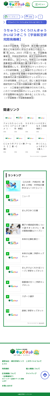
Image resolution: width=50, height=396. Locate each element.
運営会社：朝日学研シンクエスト (13, 362)
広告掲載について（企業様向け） (13, 377)
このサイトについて (34, 361)
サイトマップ (31, 373)
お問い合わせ (7, 386)
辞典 (30, 17)
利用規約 (5, 368)
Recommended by (35, 156)
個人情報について (33, 368)
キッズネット (13, 17)
